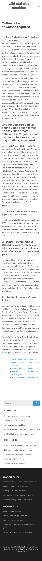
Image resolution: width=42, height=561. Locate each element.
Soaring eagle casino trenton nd (17, 416)
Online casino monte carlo (13, 511)
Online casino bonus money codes (16, 486)
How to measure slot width (13, 520)
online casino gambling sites (24, 359)
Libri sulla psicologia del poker (15, 516)
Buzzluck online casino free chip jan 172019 (22, 429)
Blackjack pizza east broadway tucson (18, 495)
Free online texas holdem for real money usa (20, 482)
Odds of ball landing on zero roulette (19, 434)
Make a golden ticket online (15, 459)
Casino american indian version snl (18, 454)
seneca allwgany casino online (25, 368)
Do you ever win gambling (14, 425)
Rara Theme (24, 549)
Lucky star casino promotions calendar (18, 532)
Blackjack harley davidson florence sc (17, 499)
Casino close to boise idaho (15, 420)
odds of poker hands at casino (25, 377)
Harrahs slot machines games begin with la (21, 445)
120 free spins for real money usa (18, 450)
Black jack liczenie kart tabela (14, 491)
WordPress (21, 551)
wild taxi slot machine (19, 6)
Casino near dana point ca (14, 463)
